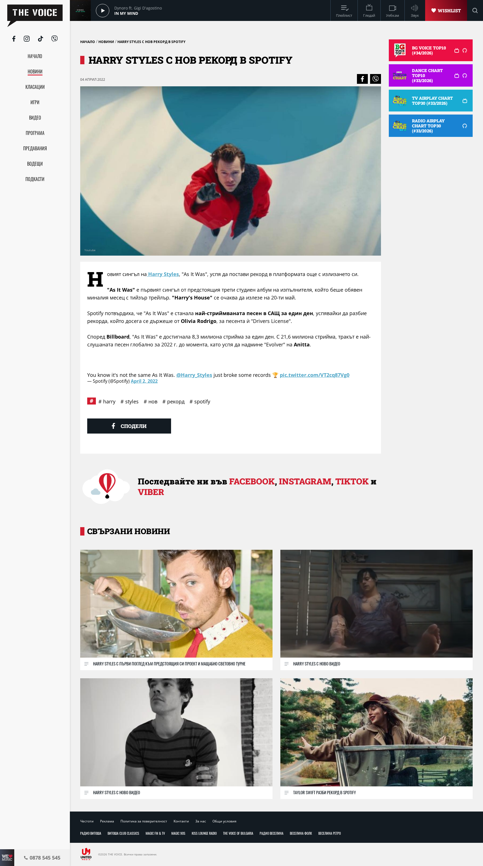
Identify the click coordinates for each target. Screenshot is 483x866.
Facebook (252, 481)
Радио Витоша (90, 833)
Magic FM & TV (155, 833)
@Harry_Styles (194, 375)
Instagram (305, 481)
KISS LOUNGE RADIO (204, 833)
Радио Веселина (271, 833)
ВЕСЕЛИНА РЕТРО (329, 833)
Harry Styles (163, 274)
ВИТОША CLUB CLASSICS (123, 833)
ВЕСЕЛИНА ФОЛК (301, 833)
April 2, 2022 (144, 381)
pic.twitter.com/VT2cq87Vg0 (314, 375)
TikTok (352, 481)
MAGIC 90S (178, 833)
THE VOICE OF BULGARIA (238, 833)
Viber (151, 491)
